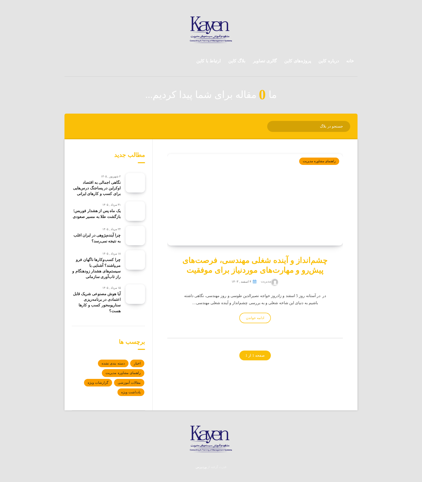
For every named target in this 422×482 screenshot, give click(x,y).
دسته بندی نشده (113, 363)
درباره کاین (328, 60)
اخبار (137, 363)
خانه (350, 60)
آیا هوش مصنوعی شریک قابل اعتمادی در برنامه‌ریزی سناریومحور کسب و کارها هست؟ (97, 302)
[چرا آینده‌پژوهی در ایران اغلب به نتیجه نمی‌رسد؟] (135, 235)
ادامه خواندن (255, 318)
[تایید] (274, 126)
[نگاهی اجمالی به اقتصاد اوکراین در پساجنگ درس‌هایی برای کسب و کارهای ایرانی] (135, 183)
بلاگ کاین (237, 60)
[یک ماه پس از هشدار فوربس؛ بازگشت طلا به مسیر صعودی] (135, 211)
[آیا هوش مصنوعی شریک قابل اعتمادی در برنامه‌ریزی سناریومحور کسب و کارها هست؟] (135, 294)
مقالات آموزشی (129, 383)
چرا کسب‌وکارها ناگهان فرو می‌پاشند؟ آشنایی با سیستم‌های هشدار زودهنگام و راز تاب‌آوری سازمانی (96, 268)
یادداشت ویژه (131, 392)
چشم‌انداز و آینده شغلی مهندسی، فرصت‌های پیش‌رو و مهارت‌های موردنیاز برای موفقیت (255, 265)
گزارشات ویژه (98, 383)
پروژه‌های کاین (297, 60)
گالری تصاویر (265, 60)
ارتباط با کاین (208, 60)
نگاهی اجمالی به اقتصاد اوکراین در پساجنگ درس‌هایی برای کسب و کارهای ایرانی (97, 188)
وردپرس (201, 467)
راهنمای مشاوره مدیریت (319, 161)
